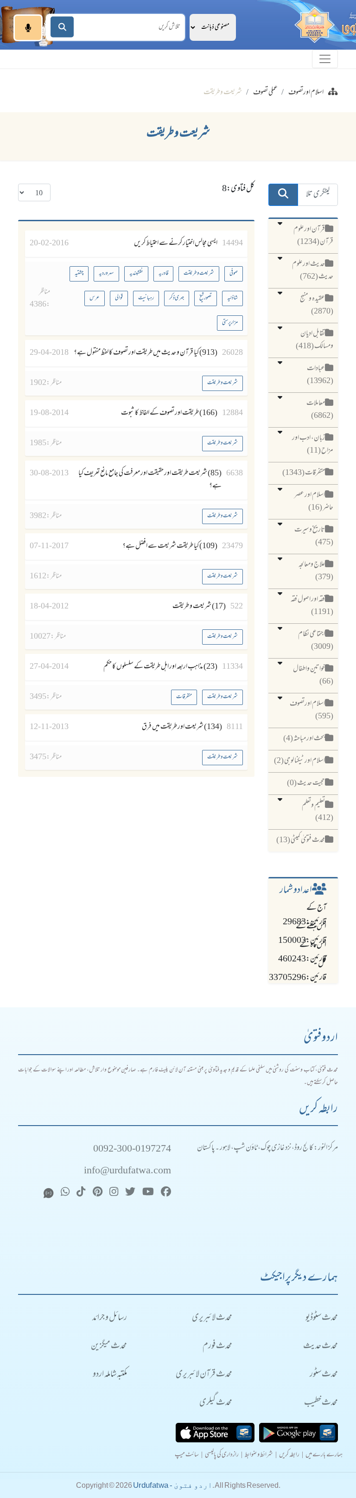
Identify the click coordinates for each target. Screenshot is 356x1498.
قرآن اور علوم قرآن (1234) (313, 236)
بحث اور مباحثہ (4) (304, 739)
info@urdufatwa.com (127, 1171)
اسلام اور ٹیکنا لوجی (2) (299, 761)
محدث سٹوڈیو (321, 1318)
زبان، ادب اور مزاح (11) (312, 444)
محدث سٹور (324, 1375)
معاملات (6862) (319, 410)
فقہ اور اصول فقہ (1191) (312, 606)
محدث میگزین (109, 1346)
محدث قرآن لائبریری (204, 1375)
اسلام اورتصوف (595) (311, 710)
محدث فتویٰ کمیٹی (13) (300, 840)
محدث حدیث (320, 1346)
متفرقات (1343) (303, 473)
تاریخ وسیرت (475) (313, 536)
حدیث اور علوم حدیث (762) (312, 270)
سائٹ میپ (187, 1455)
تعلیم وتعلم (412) (317, 812)
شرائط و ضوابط (259, 1455)
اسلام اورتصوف (306, 93)
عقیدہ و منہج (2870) (316, 305)
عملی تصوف (265, 93)
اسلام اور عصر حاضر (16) (313, 501)
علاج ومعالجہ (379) (316, 571)
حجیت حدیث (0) (306, 783)
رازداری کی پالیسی (222, 1455)
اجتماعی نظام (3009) (315, 640)
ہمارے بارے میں (324, 1455)
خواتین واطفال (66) (313, 675)
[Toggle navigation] (325, 59)
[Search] (62, 27)
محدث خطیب (321, 1403)
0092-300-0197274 (132, 1149)
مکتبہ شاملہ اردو (110, 1375)
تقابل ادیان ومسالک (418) (314, 340)
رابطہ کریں (289, 1455)
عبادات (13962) (320, 375)
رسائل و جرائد (109, 1318)
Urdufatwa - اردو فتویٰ (172, 1485)
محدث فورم (217, 1346)
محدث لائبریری (212, 1318)
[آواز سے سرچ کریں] (28, 27)
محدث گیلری (215, 1403)
